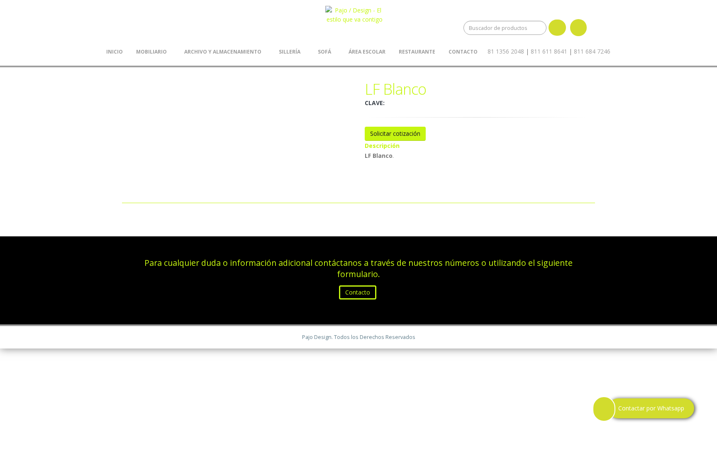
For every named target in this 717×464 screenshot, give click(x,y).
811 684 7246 (592, 51)
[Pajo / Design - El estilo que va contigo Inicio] (357, 13)
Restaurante (417, 51)
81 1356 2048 (506, 51)
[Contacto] (614, 51)
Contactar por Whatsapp (651, 408)
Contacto (463, 51)
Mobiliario (151, 51)
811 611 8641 (549, 51)
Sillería (289, 51)
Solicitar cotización (395, 133)
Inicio (114, 51)
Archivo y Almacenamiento (222, 51)
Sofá (324, 51)
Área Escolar (367, 51)
